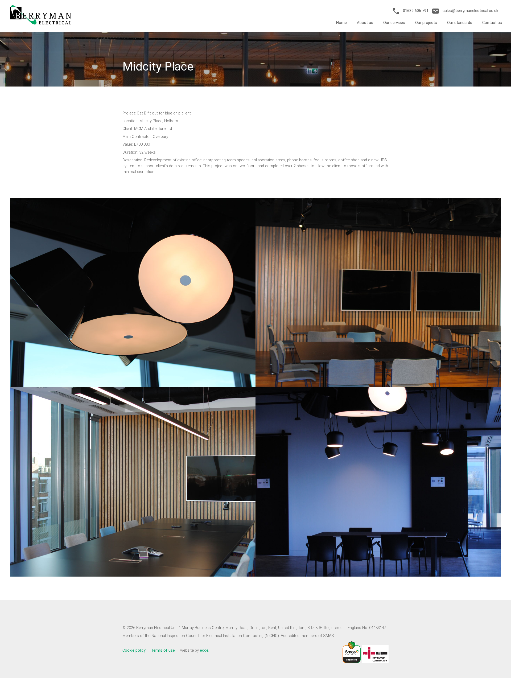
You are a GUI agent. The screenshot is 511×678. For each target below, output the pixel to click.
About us (365, 22)
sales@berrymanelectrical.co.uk (470, 10)
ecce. (204, 650)
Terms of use (163, 650)
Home (341, 22)
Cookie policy (134, 650)
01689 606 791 (416, 10)
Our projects (426, 22)
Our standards (459, 22)
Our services (394, 22)
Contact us (492, 22)
